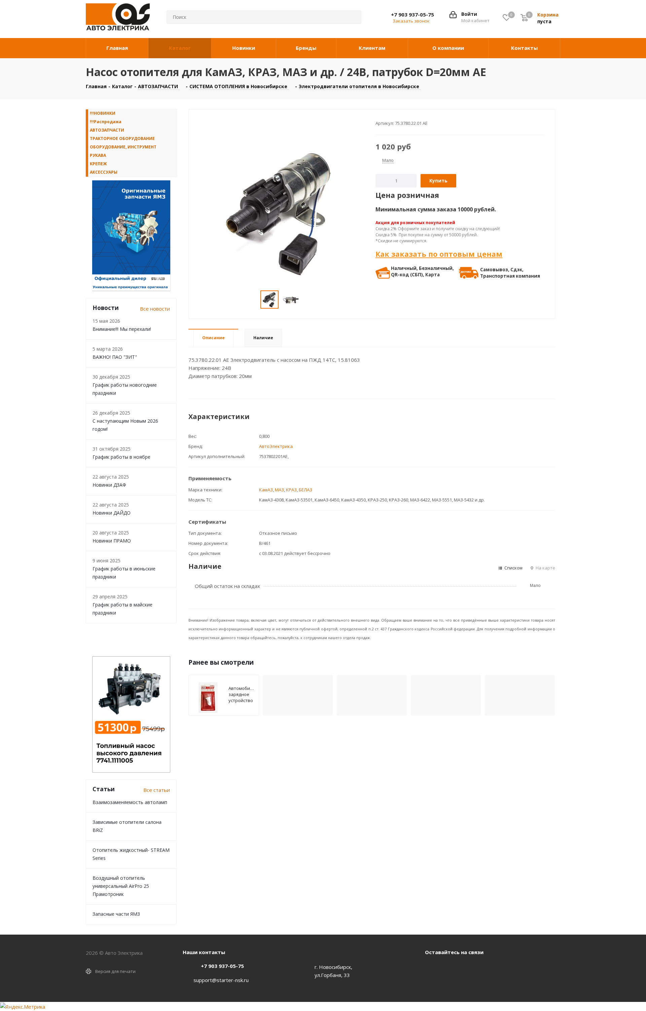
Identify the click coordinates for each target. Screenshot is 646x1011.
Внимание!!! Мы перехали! (122, 329)
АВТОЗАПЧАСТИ (107, 130)
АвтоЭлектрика (276, 446)
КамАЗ (266, 490)
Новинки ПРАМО (112, 540)
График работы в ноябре (121, 457)
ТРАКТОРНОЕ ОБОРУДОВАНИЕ (122, 138)
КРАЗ (291, 490)
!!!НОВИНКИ (102, 113)
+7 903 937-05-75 (412, 14)
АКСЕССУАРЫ (103, 172)
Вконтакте (431, 967)
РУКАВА (98, 155)
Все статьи (156, 790)
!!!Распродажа (105, 122)
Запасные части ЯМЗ (116, 914)
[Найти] (350, 17)
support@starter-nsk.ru (221, 980)
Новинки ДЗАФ (109, 485)
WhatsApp (448, 967)
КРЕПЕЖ (98, 164)
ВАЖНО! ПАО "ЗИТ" (115, 357)
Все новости (155, 308)
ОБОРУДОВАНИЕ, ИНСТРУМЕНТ (123, 147)
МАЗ (279, 490)
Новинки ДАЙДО (112, 513)
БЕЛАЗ (305, 490)
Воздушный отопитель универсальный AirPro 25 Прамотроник (121, 886)
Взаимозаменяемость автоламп (130, 802)
